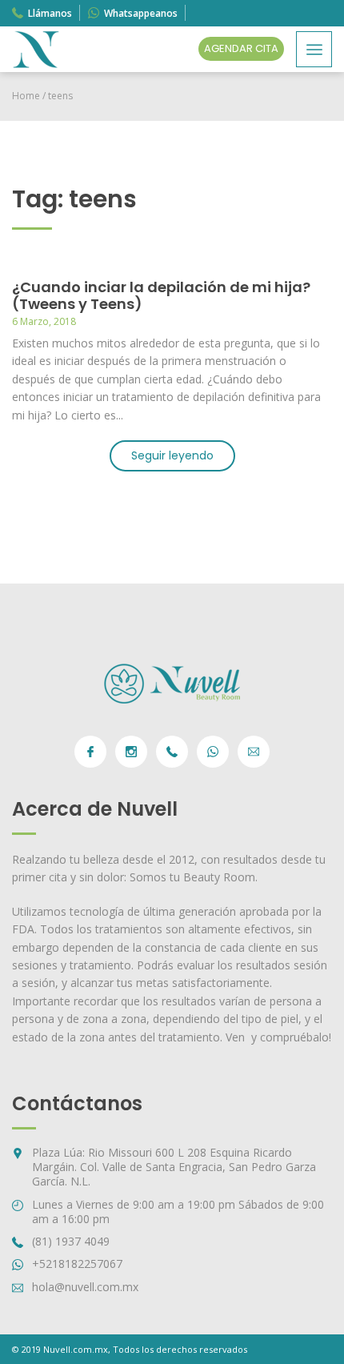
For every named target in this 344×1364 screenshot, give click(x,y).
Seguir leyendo (172, 455)
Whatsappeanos (141, 13)
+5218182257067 (77, 1263)
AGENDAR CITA (241, 48)
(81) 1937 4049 (71, 1241)
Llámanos (50, 13)
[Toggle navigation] (314, 49)
